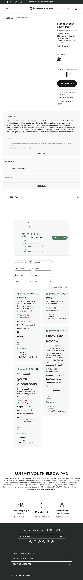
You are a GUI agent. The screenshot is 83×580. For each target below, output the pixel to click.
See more (21, 348)
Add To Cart (67, 83)
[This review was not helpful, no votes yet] (34, 357)
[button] (71, 69)
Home (8, 17)
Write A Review (60, 238)
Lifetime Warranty (41, 517)
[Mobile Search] (14, 8)
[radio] (59, 59)
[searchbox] (21, 262)
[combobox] (43, 262)
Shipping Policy (21, 517)
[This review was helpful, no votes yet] (30, 357)
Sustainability (62, 517)
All (12, 17)
